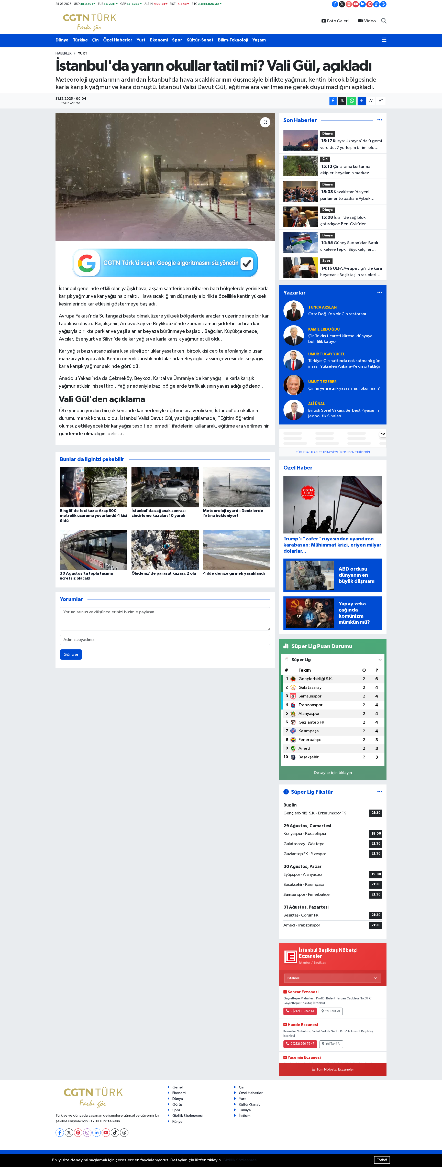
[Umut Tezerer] (293, 385)
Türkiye (80, 40)
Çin (95, 40)
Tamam (382, 1159)
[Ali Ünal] (293, 410)
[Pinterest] (78, 1132)
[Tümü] (379, 120)
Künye (177, 1122)
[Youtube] (106, 1132)
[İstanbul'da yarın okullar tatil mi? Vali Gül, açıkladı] (165, 177)
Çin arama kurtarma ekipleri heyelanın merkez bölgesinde (345, 170)
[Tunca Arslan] (293, 310)
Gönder (71, 654)
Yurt (141, 40)
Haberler (64, 53)
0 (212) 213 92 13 (302, 1011)
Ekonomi (159, 40)
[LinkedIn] (96, 1132)
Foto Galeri (338, 21)
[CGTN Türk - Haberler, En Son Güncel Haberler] (91, 21)
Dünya (62, 40)
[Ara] (383, 21)
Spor (177, 40)
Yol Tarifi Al (332, 1011)
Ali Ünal (316, 404)
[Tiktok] (115, 1132)
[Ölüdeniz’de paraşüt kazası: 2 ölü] (165, 550)
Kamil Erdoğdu (324, 329)
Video (370, 21)
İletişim (244, 1116)
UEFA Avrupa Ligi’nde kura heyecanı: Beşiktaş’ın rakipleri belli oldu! (351, 272)
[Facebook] (60, 1132)
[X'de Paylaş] (342, 101)
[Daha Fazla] (362, 101)
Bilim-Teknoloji (233, 40)
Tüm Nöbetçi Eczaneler (335, 1069)
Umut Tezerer (322, 382)
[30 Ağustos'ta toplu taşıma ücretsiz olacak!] (93, 550)
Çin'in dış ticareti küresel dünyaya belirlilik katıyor (340, 339)
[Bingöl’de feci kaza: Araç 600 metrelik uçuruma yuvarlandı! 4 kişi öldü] (93, 487)
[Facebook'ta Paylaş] (333, 101)
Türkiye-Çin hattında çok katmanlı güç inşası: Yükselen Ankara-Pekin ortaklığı (344, 363)
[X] (69, 1132)
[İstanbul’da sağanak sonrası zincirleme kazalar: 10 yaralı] (165, 487)
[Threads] (124, 1132)
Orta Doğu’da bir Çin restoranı (337, 314)
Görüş (177, 1104)
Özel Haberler (117, 40)
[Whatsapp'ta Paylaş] (351, 101)
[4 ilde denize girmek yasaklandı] (236, 550)
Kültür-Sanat (200, 40)
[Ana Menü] (384, 40)
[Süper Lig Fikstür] (379, 792)
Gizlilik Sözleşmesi (187, 1116)
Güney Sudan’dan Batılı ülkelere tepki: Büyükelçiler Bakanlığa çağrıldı (349, 247)
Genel (177, 1087)
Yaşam (259, 40)
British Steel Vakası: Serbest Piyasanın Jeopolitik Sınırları (343, 413)
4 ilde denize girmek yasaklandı (234, 573)
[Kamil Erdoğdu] (293, 335)
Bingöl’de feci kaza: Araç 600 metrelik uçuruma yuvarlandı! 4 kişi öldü (93, 515)
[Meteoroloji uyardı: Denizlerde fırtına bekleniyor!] (236, 487)
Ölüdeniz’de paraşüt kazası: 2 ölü (163, 573)
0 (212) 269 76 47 (302, 1043)
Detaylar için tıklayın (333, 773)
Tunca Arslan (322, 307)
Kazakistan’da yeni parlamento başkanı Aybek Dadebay (345, 196)
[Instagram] (87, 1132)
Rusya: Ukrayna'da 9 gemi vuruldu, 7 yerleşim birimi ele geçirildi (351, 145)
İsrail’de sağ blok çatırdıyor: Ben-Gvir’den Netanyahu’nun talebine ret (346, 221)
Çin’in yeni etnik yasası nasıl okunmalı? (344, 388)
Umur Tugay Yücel (326, 354)
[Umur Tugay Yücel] (293, 360)
